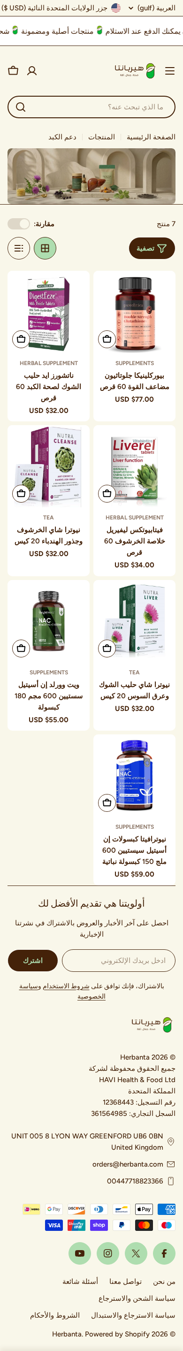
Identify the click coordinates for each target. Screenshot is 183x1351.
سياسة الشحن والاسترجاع (137, 1298)
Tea (48, 517)
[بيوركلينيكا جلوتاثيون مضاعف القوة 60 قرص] (134, 312)
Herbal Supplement (49, 363)
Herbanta (67, 1334)
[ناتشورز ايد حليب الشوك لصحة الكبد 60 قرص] (49, 312)
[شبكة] (45, 248)
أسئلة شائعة (80, 1281)
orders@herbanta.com (127, 1164)
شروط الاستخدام (66, 986)
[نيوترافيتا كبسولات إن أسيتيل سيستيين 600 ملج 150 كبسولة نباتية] (134, 775)
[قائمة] (19, 248)
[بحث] (20, 107)
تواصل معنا (125, 1281)
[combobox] (91, 107)
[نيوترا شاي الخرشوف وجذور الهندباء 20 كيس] (49, 466)
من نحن (164, 1281)
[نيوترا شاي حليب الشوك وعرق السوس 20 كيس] (134, 621)
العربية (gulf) (156, 8)
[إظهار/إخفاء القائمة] (169, 70)
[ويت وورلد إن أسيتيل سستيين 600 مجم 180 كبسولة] (49, 621)
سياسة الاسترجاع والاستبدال (133, 1315)
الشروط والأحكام (55, 1315)
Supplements (134, 363)
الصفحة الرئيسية (151, 137)
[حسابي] (32, 70)
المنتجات (101, 137)
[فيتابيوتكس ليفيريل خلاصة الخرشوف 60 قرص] (134, 466)
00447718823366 (135, 1181)
